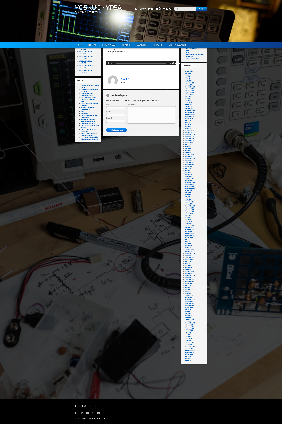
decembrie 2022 (190, 158)
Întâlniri (158, 45)
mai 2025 (188, 101)
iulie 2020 (188, 216)
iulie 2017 (188, 285)
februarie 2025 (189, 107)
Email (108, 111)
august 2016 (189, 307)
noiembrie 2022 (189, 160)
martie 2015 (188, 341)
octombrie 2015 (190, 327)
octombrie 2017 (190, 279)
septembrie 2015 (190, 329)
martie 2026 (188, 81)
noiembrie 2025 (189, 89)
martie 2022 (188, 176)
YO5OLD (125, 79)
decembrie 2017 (190, 275)
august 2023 (189, 142)
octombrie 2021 (190, 186)
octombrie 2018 (190, 257)
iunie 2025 (188, 99)
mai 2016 (188, 313)
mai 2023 (188, 148)
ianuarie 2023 (189, 156)
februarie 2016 (189, 319)
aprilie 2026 (188, 79)
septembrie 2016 (190, 305)
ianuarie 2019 (189, 251)
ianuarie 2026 (189, 85)
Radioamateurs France (88, 123)
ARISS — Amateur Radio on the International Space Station (89, 99)
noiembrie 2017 (189, 277)
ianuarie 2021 (189, 204)
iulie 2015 (188, 333)
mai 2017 (188, 289)
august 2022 (189, 166)
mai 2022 (188, 172)
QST (187, 52)
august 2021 (189, 190)
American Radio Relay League (90, 85)
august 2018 (189, 259)
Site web (109, 118)
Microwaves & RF (191, 48)
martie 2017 (188, 293)
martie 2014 (188, 361)
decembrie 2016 (190, 299)
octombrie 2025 (190, 91)
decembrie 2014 (190, 347)
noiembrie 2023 (189, 136)
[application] (141, 63)
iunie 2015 (188, 335)
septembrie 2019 (190, 236)
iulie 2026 (188, 73)
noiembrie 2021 (189, 184)
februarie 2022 (189, 178)
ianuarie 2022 (189, 180)
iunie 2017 (188, 287)
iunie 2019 (188, 241)
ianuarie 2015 (189, 345)
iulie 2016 (188, 309)
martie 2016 (188, 317)
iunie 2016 (188, 311)
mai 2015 (188, 337)
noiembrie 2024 (189, 113)
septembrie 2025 (190, 93)
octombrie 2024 (190, 115)
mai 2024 (188, 124)
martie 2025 (188, 105)
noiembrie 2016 (189, 301)
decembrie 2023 (190, 134)
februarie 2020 (189, 226)
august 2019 (189, 238)
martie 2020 (188, 224)
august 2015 (189, 331)
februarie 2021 (189, 202)
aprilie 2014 (188, 359)
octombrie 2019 (190, 234)
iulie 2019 (188, 239)
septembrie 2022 (190, 164)
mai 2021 (188, 196)
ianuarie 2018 (189, 273)
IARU (82, 111)
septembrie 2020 (190, 212)
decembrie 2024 (190, 111)
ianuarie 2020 (189, 228)
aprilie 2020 (188, 222)
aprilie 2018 (188, 267)
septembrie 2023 (190, 140)
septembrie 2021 (190, 188)
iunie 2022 (188, 170)
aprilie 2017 (188, 291)
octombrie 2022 (190, 162)
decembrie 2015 (190, 323)
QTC (80, 45)
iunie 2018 (188, 263)
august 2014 (189, 355)
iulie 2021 (188, 192)
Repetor (92, 45)
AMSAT (83, 87)
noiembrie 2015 (189, 325)
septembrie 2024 (190, 116)
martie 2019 (188, 247)
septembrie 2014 (190, 353)
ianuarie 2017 (189, 297)
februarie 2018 (189, 271)
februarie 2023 (189, 154)
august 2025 (189, 95)
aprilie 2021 (188, 198)
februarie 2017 (189, 295)
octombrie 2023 (190, 138)
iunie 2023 (188, 146)
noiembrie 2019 (189, 232)
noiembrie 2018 (189, 255)
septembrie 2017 (190, 281)
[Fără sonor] (173, 63)
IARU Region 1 (85, 113)
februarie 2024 (189, 130)
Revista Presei (109, 45)
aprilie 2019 (188, 245)
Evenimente (142, 45)
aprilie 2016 (188, 315)
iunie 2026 (188, 75)
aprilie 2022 (188, 174)
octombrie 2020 (190, 210)
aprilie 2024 (188, 126)
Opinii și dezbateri (177, 45)
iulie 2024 (188, 120)
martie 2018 (188, 269)
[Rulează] (109, 63)
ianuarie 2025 (189, 109)
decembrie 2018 (190, 253)
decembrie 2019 (190, 230)
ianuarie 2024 (189, 132)
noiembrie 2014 (189, 349)
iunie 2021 (188, 194)
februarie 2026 (189, 83)
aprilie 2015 (188, 339)
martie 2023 (188, 152)
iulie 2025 (188, 97)
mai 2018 (188, 265)
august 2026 (189, 71)
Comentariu (131, 105)
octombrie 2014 (190, 351)
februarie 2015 (189, 343)
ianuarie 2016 (189, 321)
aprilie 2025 (188, 103)
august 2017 (189, 283)
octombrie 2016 (190, 303)
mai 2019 (188, 243)
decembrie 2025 (190, 87)
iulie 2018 (188, 261)
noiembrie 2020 (189, 208)
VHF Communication (192, 58)
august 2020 (189, 214)
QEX (187, 50)
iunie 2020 (188, 218)
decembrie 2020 (190, 206)
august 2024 (189, 118)
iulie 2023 (188, 144)
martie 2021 (188, 200)
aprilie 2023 (188, 150)
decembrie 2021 (190, 182)
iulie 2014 (188, 357)
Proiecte (126, 45)
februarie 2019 (189, 249)
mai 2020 (188, 220)
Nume (108, 105)
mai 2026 (188, 77)
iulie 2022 (188, 168)
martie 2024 (188, 128)
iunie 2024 (188, 122)
